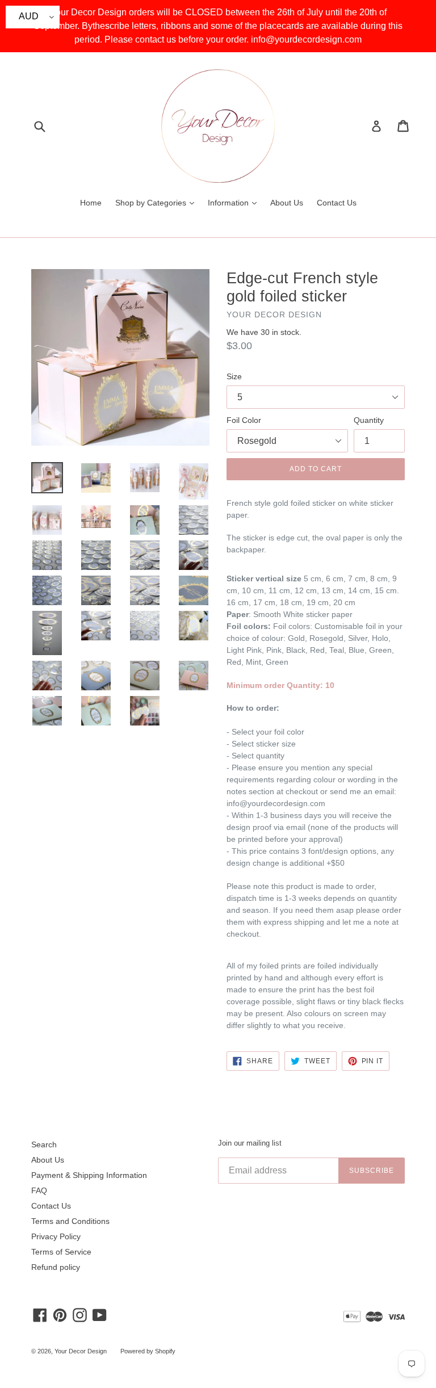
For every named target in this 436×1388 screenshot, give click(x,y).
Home (91, 202)
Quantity (369, 420)
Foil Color (244, 420)
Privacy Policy (56, 1236)
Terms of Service (61, 1251)
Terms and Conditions (70, 1221)
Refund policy (55, 1267)
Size (234, 376)
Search (44, 1144)
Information (235, 202)
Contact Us (337, 202)
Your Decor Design (80, 1351)
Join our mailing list (250, 1143)
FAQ (39, 1190)
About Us (286, 202)
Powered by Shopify (147, 1351)
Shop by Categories (157, 202)
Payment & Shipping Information (89, 1175)
